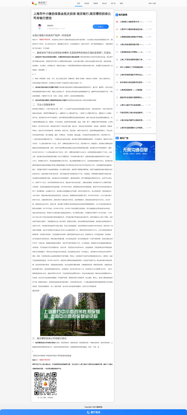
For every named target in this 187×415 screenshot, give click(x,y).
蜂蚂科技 (99, 407)
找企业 (104, 3)
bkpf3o (50, 25)
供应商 (86, 3)
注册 (154, 3)
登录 (150, 3)
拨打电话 (95, 412)
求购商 (95, 3)
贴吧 (121, 3)
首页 (78, 3)
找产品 (113, 3)
